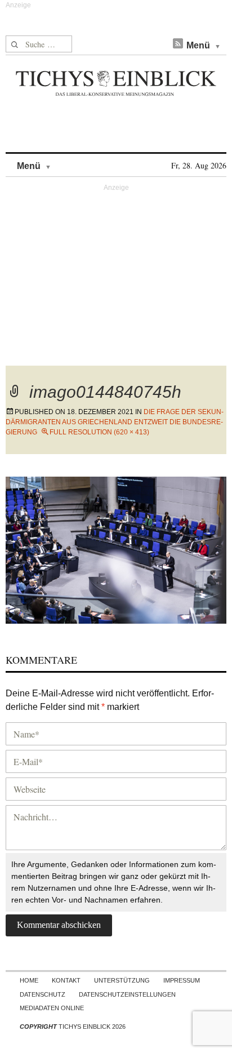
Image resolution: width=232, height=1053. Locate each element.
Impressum (181, 980)
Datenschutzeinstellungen (127, 994)
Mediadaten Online (52, 1008)
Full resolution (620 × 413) (99, 432)
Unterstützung (122, 980)
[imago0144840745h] (116, 548)
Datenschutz (42, 994)
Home (29, 980)
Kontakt (66, 980)
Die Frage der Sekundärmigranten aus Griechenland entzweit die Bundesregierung (115, 422)
